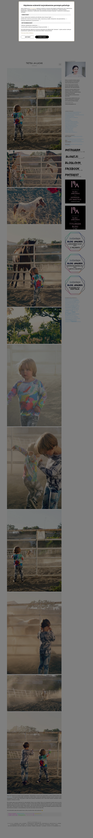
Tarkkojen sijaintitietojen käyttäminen (29, 25)
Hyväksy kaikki (42, 37)
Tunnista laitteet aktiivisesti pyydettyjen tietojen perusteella (34, 27)
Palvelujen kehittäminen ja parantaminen (30, 20)
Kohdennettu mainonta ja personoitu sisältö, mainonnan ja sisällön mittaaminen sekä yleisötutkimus (43, 18)
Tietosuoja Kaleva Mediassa (27, 33)
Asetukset (28, 37)
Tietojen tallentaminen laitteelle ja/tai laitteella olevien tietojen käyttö (36, 17)
